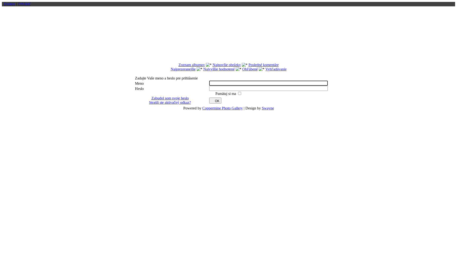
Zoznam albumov (192, 65)
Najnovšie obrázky (227, 65)
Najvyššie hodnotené (219, 69)
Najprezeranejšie (183, 69)
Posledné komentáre (263, 65)
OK (217, 101)
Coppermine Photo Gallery (222, 108)
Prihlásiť (24, 4)
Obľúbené (250, 69)
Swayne (268, 108)
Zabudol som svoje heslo (170, 98)
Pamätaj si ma (226, 94)
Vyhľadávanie (276, 69)
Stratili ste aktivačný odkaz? (170, 102)
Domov (9, 4)
